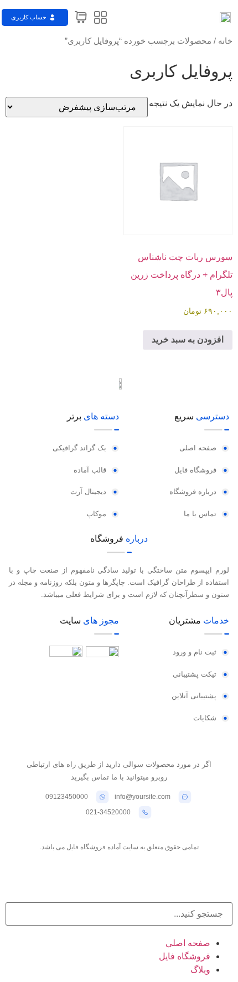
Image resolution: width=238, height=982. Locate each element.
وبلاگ (200, 969)
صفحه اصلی (187, 943)
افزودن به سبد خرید (188, 339)
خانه (225, 41)
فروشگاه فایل (184, 956)
